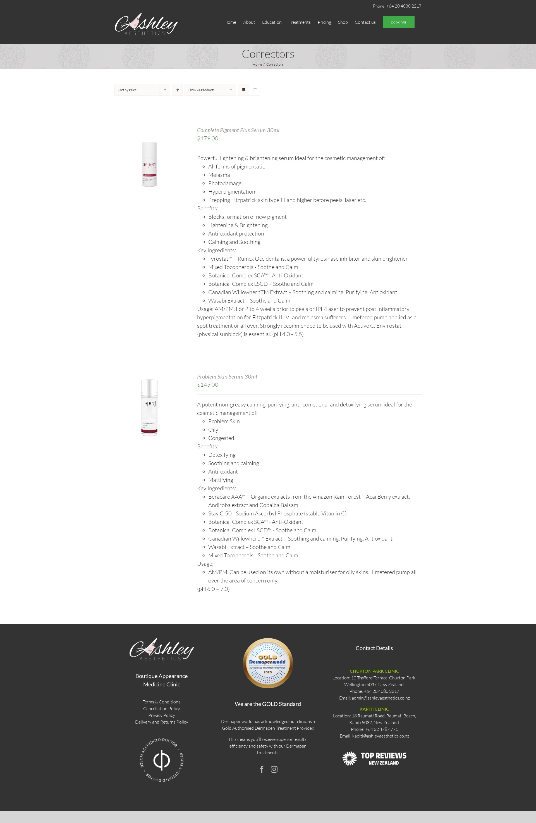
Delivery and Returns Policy (161, 722)
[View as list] (254, 89)
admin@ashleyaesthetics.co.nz (381, 698)
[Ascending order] (177, 90)
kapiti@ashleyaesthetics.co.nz (380, 736)
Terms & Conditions (161, 702)
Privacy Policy (161, 715)
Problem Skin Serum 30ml (227, 376)
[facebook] (262, 769)
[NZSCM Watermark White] (162, 737)
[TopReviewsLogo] (374, 746)
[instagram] (274, 769)
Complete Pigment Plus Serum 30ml (238, 130)
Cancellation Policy (161, 708)
